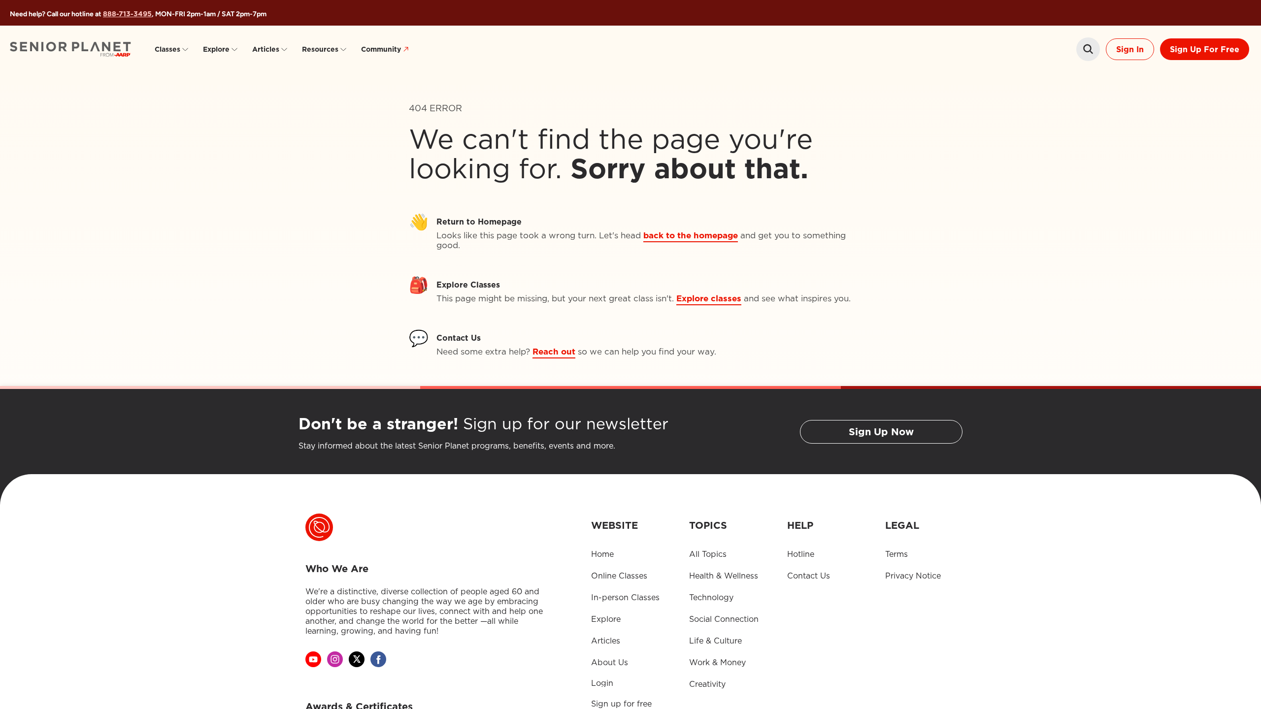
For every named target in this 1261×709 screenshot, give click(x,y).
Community (381, 49)
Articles (265, 49)
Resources (320, 49)
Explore (216, 49)
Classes (167, 49)
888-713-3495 (127, 14)
